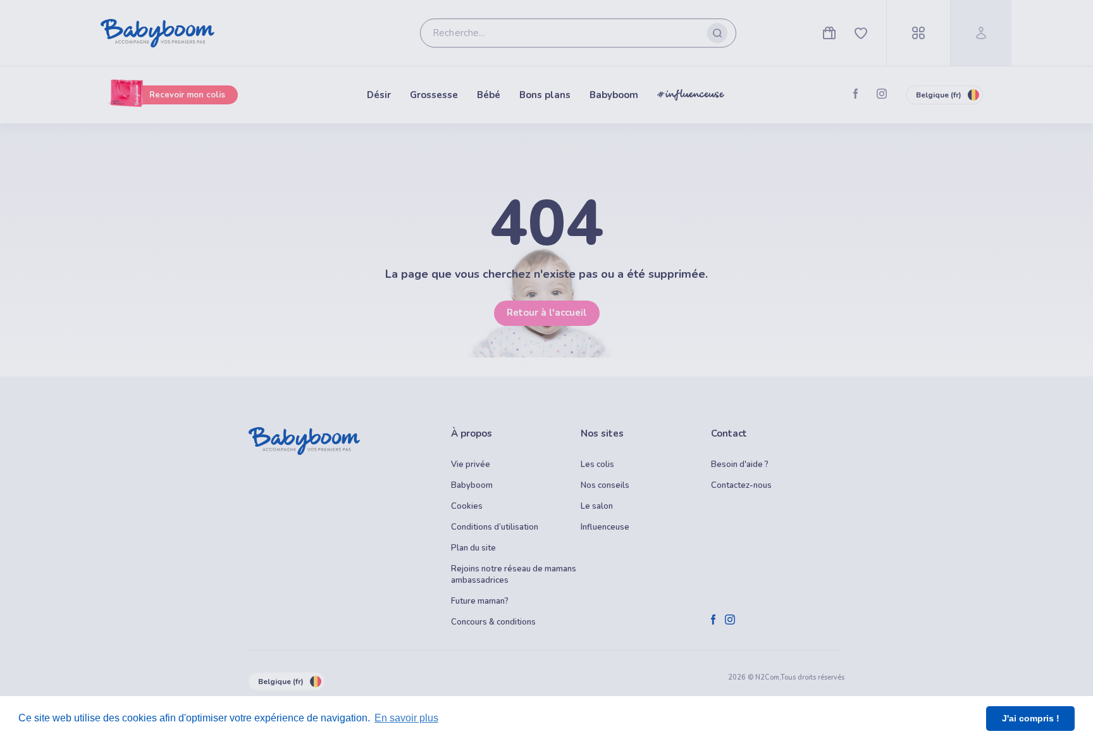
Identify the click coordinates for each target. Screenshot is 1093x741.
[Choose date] (516, 502)
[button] (390, 592)
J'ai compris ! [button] (1030, 718)
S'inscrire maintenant (546, 675)
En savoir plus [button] (406, 718)
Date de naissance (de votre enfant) (319, 484)
